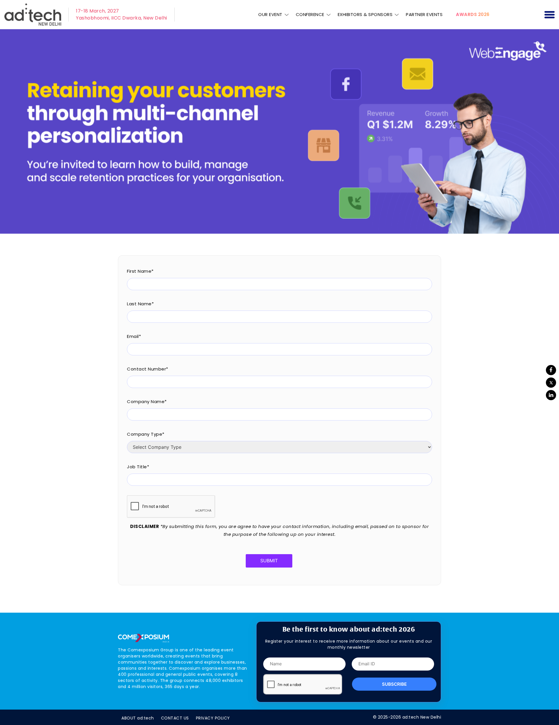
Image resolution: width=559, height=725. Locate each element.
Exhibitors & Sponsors (365, 14)
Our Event (270, 14)
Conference (310, 14)
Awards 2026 (473, 14)
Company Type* (145, 434)
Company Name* (147, 401)
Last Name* (140, 304)
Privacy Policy (213, 718)
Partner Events (424, 14)
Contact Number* (147, 369)
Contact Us (175, 718)
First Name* (140, 271)
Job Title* (138, 467)
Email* (134, 336)
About (137, 718)
